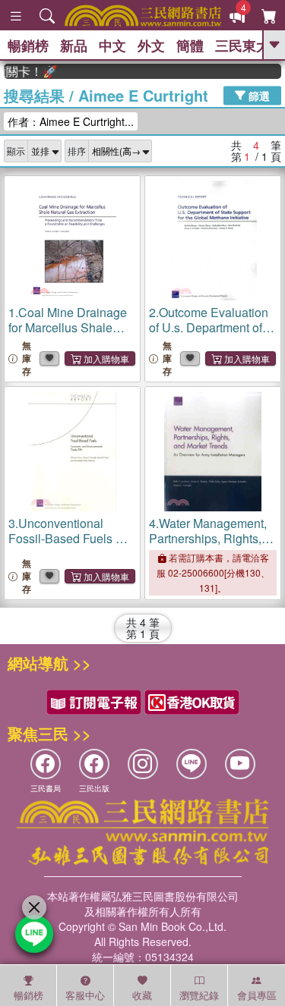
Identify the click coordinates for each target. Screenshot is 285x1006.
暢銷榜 (28, 45)
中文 (112, 45)
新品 (73, 45)
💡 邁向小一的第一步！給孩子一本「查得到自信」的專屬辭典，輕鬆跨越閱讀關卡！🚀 (26, 71)
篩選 (257, 94)
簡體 (190, 45)
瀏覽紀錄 (199, 995)
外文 (151, 45)
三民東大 (242, 45)
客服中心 (85, 995)
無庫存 (26, 358)
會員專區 (257, 995)
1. (69, 327)
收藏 (142, 995)
